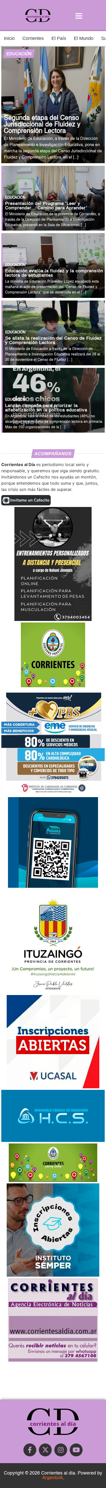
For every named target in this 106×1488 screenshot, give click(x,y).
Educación (19, 54)
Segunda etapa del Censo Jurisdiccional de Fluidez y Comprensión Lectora (42, 124)
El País (58, 38)
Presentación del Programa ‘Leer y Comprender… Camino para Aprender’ (46, 206)
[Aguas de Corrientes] (53, 886)
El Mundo (83, 38)
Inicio (9, 38)
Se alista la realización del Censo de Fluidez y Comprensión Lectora (53, 340)
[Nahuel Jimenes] (53, 619)
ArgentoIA (52, 1478)
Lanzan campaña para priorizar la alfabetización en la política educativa (46, 408)
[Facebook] (29, 1449)
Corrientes (33, 38)
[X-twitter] (45, 1449)
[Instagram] (60, 1449)
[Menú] (79, 15)
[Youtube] (76, 1449)
